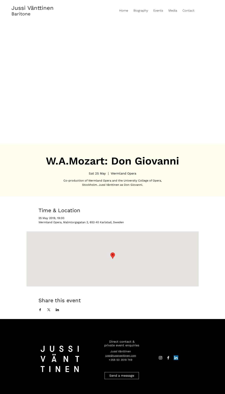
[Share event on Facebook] (40, 309)
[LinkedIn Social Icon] (176, 357)
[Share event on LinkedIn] (57, 309)
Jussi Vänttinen (32, 8)
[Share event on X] (48, 309)
